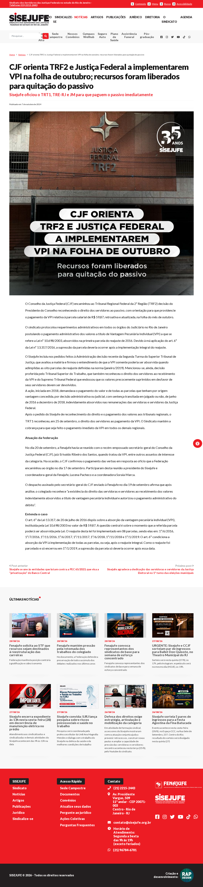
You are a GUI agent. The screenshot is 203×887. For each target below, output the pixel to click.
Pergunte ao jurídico (75, 812)
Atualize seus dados (75, 806)
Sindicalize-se (22, 819)
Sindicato (19, 788)
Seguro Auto (102, 35)
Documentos (70, 794)
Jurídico (135, 17)
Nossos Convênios (72, 35)
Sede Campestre (55, 35)
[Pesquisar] (46, 36)
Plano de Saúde (114, 37)
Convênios (68, 800)
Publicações (115, 17)
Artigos (97, 17)
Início (47, 17)
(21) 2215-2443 (124, 788)
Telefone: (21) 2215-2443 (23, 5)
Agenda (186, 17)
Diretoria (152, 17)
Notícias (81, 17)
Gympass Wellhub (89, 35)
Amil (126, 45)
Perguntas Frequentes (77, 825)
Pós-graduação (147, 35)
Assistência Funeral (129, 35)
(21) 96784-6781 (125, 850)
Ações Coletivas (72, 819)
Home (12, 54)
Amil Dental (126, 50)
